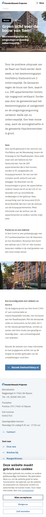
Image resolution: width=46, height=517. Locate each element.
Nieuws (6, 9)
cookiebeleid (27, 490)
